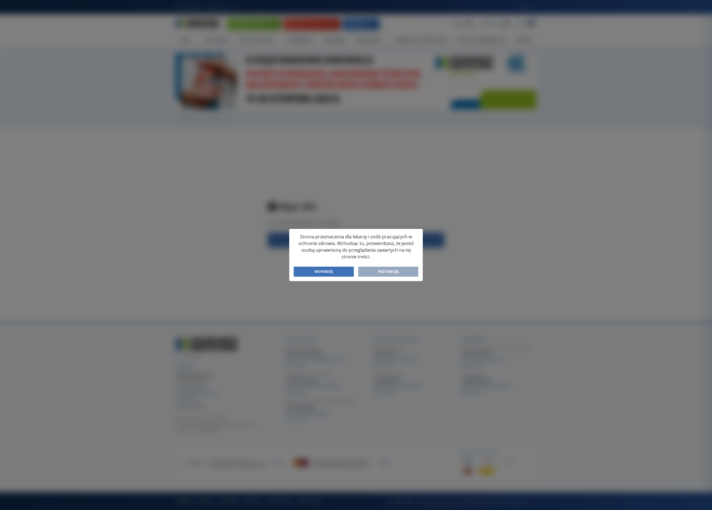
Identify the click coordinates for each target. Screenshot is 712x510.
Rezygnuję (388, 271)
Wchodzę (324, 271)
